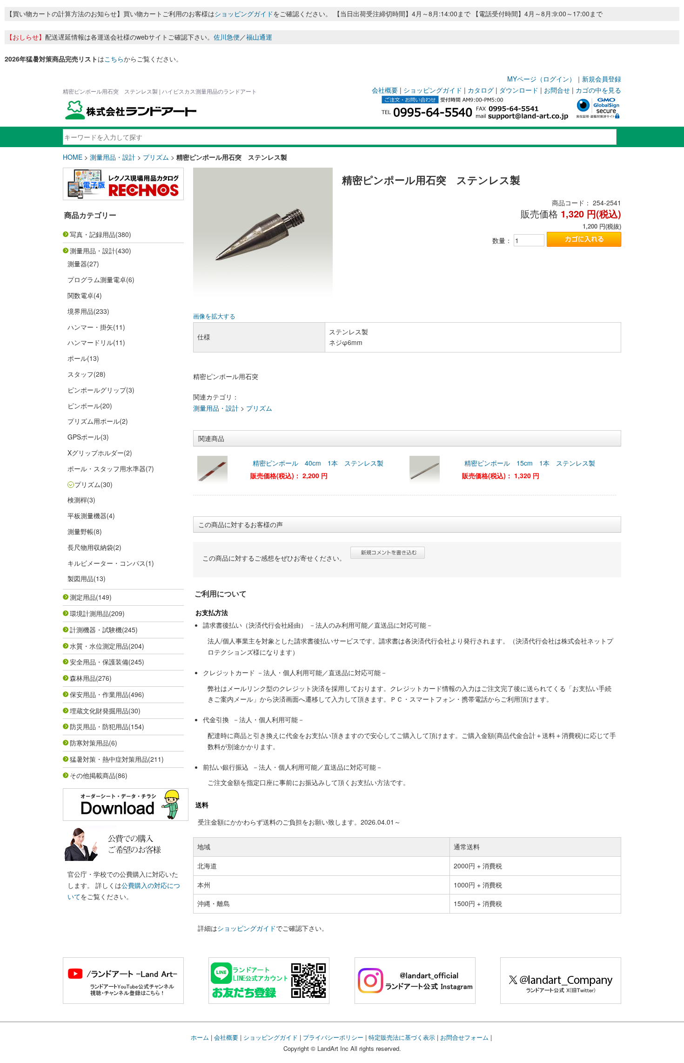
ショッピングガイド (244, 13)
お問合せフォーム (464, 1037)
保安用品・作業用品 (99, 694)
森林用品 (83, 678)
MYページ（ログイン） (541, 78)
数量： (502, 240)
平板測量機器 (87, 515)
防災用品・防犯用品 (99, 726)
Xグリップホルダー (95, 452)
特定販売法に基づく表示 (402, 1037)
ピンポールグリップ (96, 389)
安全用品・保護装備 (99, 661)
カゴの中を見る (598, 90)
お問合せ (557, 90)
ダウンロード (518, 90)
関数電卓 (80, 295)
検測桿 (77, 499)
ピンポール (83, 405)
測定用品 (83, 597)
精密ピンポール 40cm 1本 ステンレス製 (318, 462)
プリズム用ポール (93, 421)
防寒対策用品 (89, 742)
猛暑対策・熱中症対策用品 (109, 759)
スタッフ (80, 374)
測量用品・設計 (112, 157)
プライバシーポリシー (333, 1037)
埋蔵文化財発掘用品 (99, 710)
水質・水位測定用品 (99, 645)
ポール (77, 358)
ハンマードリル (90, 342)
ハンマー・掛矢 (90, 327)
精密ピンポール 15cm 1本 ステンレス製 (529, 462)
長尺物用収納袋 (90, 547)
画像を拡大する (214, 316)
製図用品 (80, 578)
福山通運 (259, 36)
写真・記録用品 (92, 234)
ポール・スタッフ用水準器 (106, 468)
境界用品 (80, 311)
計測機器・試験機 (96, 629)
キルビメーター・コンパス (106, 563)
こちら (114, 58)
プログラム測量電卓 (96, 279)
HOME (72, 157)
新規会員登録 (601, 78)
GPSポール (84, 436)
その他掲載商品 (92, 775)
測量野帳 (80, 531)
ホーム (200, 1037)
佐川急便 (227, 36)
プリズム (156, 157)
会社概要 (385, 90)
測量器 (77, 263)
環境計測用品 (89, 613)
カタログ (481, 90)
